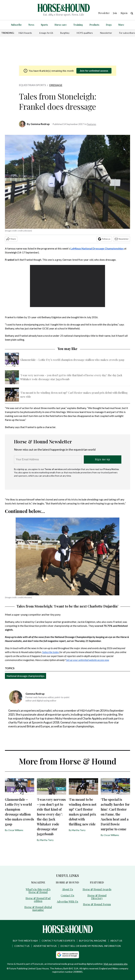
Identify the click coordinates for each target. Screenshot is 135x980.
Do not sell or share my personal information (91, 945)
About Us (67, 889)
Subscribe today (50, 652)
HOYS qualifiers (85, 32)
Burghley (64, 32)
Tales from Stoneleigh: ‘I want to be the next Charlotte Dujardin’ (67, 606)
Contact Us (67, 895)
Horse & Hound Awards (97, 889)
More (121, 24)
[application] (67, 286)
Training (78, 24)
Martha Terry (47, 840)
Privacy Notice (111, 469)
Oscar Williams (15, 830)
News (31, 24)
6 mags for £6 (46, 32)
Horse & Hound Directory (97, 897)
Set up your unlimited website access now (87, 659)
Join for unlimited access (94, 70)
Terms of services (53, 469)
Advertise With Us (67, 901)
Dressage (55, 85)
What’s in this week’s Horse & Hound (38, 891)
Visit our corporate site (115, 963)
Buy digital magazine (92, 940)
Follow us (106, 238)
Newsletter (106, 32)
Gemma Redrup (40, 123)
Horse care (60, 24)
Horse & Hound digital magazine (38, 908)
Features (91, 124)
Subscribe (16, 24)
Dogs (109, 24)
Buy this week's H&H (25, 940)
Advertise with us (45, 945)
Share (13, 238)
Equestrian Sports (32, 85)
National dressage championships (25, 675)
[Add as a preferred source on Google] (67, 954)
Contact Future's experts (58, 940)
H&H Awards (25, 32)
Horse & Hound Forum (97, 904)
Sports (44, 24)
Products (94, 24)
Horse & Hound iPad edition (38, 899)
